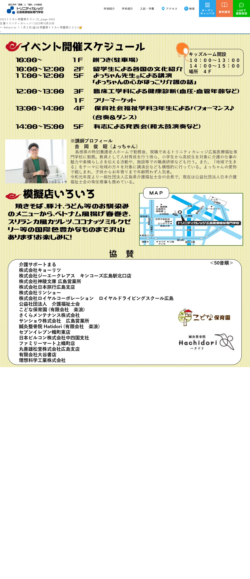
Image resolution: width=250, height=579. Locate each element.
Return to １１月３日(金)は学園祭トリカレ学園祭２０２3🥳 (41, 27)
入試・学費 (147, 8)
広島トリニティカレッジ (16, 23)
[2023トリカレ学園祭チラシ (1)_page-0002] (125, 365)
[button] (127, 8)
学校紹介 (109, 8)
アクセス (171, 8)
